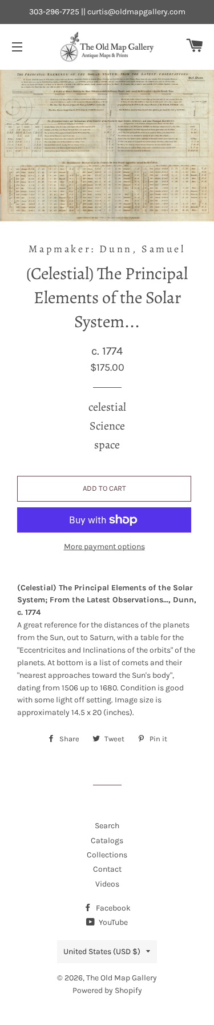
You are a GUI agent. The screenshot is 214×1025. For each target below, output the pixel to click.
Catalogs (107, 840)
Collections (107, 855)
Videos (107, 884)
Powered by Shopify (107, 990)
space (107, 444)
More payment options (104, 546)
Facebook (112, 908)
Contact (107, 869)
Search (107, 826)
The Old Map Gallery (121, 978)
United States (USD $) (101, 951)
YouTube (112, 922)
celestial (107, 407)
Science (107, 426)
